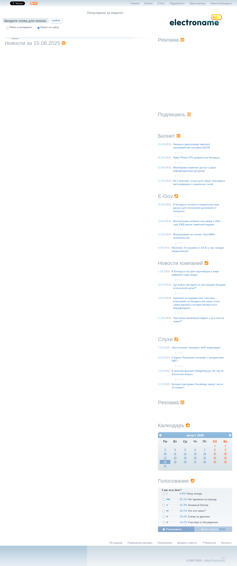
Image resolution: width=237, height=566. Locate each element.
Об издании (115, 543)
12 (185, 454)
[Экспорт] (34, 4)
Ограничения (165, 543)
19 (185, 458)
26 (185, 462)
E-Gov (161, 3)
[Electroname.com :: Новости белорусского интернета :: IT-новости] (196, 27)
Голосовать (174, 529)
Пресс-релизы (197, 3)
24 (165, 462)
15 (214, 454)
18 (175, 458)
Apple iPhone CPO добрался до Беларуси (196, 157)
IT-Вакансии (209, 543)
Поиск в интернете (20, 27)
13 (195, 454)
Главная (134, 3)
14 (204, 454)
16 (225, 454)
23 (225, 458)
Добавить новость (187, 543)
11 (175, 454)
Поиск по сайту (50, 27)
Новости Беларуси (221, 3)
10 (165, 454)
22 (214, 458)
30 (225, 462)
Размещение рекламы (140, 543)
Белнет (148, 3)
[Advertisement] (195, 72)
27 (195, 462)
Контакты (226, 543)
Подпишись (172, 114)
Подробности (177, 3)
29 (214, 462)
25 (175, 462)
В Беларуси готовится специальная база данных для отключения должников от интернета (196, 208)
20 (195, 458)
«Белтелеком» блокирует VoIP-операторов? (196, 347)
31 (165, 466)
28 (204, 462)
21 (204, 458)
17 (165, 458)
